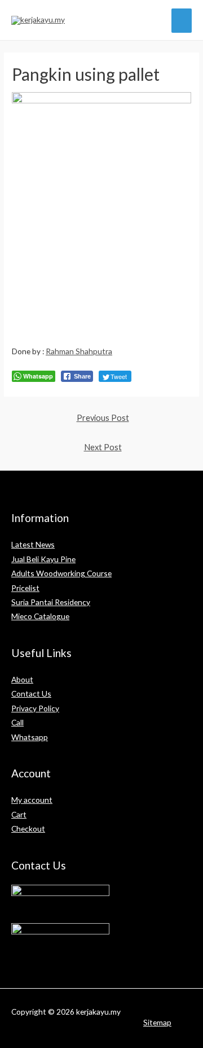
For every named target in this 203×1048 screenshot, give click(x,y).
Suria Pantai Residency (50, 602)
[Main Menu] (181, 20)
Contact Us (31, 693)
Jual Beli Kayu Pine (43, 559)
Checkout (28, 828)
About (22, 679)
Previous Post (103, 418)
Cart (19, 814)
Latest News (33, 544)
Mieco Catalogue (40, 616)
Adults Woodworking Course (61, 573)
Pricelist (25, 588)
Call (17, 722)
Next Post (103, 447)
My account (31, 800)
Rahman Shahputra (79, 351)
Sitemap (157, 1022)
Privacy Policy (35, 708)
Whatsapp (29, 737)
